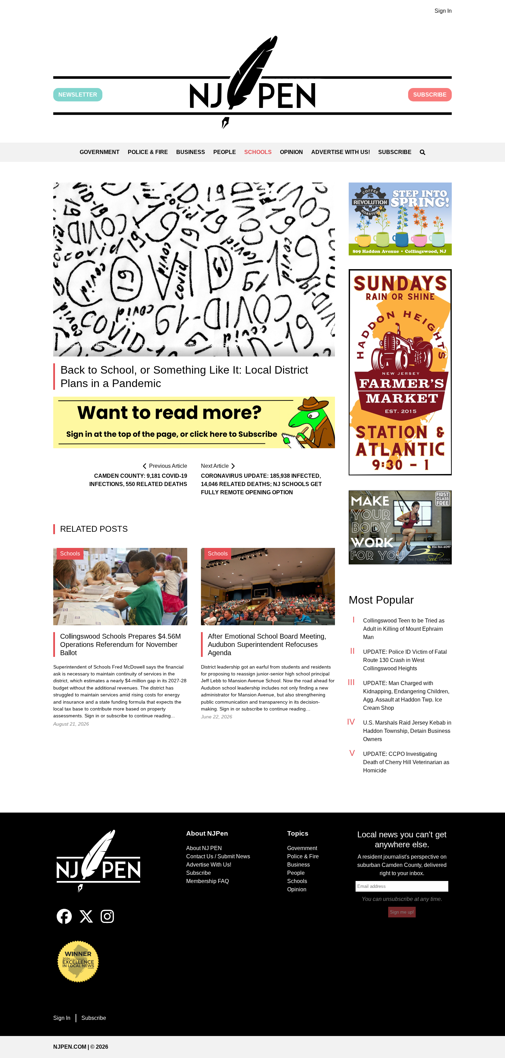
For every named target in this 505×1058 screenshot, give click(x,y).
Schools (258, 152)
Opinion (291, 152)
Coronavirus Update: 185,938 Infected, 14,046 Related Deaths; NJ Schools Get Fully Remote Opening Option (261, 484)
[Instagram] (107, 922)
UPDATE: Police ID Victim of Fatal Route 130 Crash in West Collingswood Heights (405, 660)
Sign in (92, 715)
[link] (400, 219)
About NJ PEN (204, 848)
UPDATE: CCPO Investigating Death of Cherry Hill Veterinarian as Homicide (406, 762)
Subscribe (430, 95)
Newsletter (77, 95)
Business (190, 152)
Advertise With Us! (340, 152)
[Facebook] (64, 922)
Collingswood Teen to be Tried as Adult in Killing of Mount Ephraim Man (404, 629)
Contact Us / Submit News (218, 856)
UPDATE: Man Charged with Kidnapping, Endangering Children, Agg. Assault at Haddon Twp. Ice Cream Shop (406, 695)
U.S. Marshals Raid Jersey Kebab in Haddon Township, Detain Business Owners (407, 731)
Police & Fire (148, 152)
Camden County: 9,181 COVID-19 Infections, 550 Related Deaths (138, 480)
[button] (252, 82)
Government (100, 152)
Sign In (443, 11)
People (224, 152)
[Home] (103, 869)
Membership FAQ (207, 881)
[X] (86, 922)
